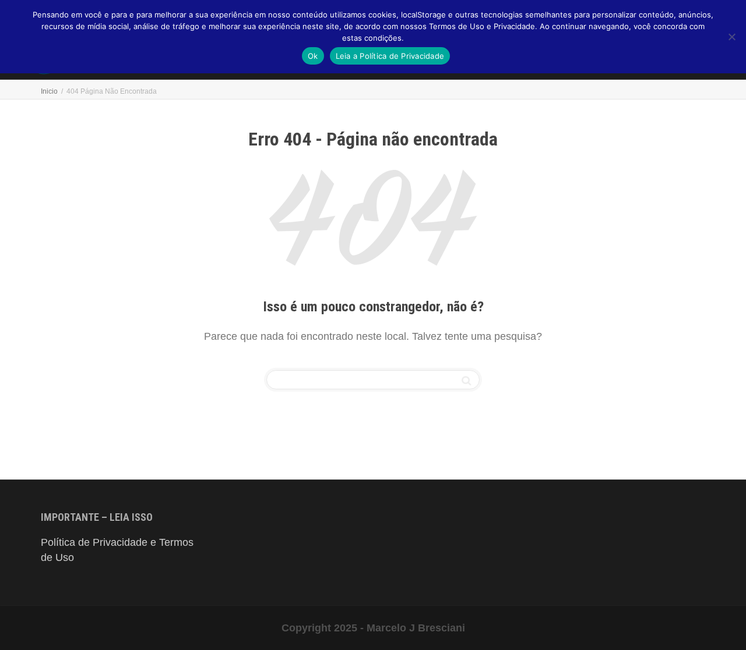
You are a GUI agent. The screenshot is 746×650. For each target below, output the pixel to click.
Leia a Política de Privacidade (390, 56)
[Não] (731, 36)
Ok (313, 56)
